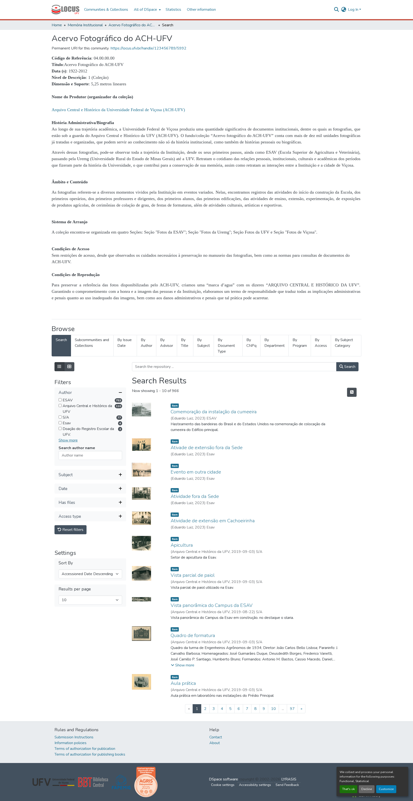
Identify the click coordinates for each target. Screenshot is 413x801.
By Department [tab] (274, 342)
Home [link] (57, 25)
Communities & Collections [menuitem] (106, 9)
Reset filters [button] (72, 530)
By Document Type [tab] (226, 345)
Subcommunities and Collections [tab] (92, 342)
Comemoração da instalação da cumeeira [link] (214, 412)
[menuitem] (147, 9)
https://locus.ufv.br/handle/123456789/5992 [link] (148, 48)
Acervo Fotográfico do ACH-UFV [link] (132, 25)
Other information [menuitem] (201, 9)
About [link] (214, 743)
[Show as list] (59, 366)
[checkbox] (60, 400)
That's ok (348, 789)
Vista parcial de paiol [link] (193, 575)
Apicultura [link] (182, 545)
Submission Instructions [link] (73, 737)
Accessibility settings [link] (255, 785)
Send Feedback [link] (287, 785)
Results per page (75, 589)
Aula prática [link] (183, 683)
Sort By (66, 563)
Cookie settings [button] (222, 785)
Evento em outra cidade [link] (196, 472)
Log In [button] (353, 9)
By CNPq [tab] (251, 342)
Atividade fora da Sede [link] (195, 496)
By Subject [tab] (203, 342)
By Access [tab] (321, 342)
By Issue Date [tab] (124, 342)
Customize (386, 789)
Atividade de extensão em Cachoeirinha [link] (213, 521)
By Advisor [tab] (166, 342)
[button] (65, 9)
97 (292, 708)
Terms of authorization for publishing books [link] (89, 754)
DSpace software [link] (223, 779)
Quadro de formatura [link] (193, 635)
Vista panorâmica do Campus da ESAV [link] (212, 605)
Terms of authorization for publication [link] (84, 748)
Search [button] (349, 366)
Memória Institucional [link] (85, 25)
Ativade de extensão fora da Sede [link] (207, 447)
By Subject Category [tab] (344, 342)
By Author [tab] (146, 342)
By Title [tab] (184, 342)
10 (273, 708)
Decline (366, 789)
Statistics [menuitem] (173, 9)
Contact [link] (215, 737)
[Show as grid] (69, 366)
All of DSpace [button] (145, 9)
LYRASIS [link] (288, 779)
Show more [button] (68, 440)
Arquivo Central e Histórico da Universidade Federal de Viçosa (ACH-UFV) (118, 109)
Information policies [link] (70, 743)
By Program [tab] (300, 342)
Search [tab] (61, 340)
